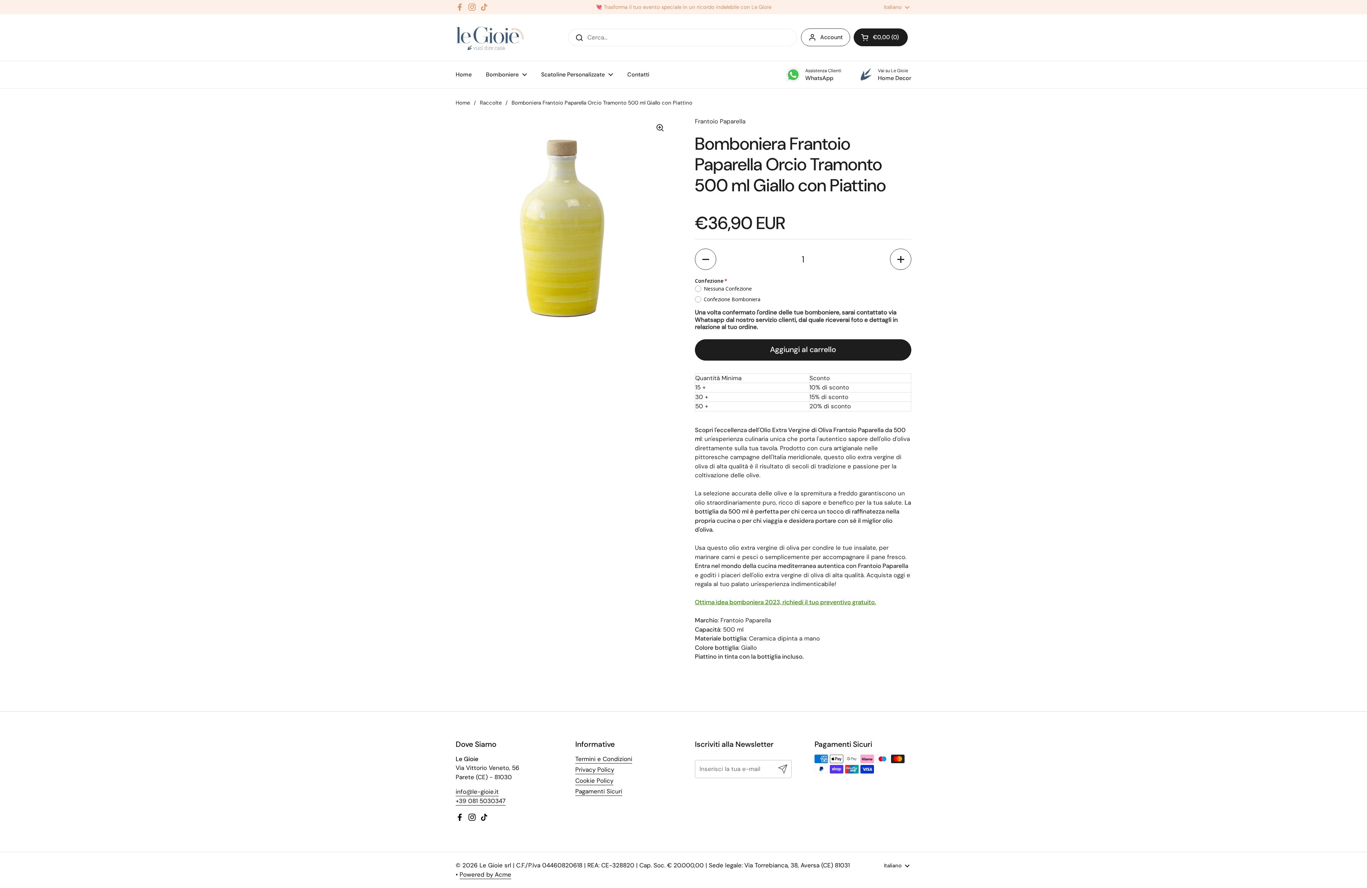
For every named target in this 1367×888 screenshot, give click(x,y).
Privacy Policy (594, 769)
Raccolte (491, 102)
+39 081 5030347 (481, 801)
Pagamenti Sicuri (598, 791)
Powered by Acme (485, 874)
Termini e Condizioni (603, 759)
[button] (705, 259)
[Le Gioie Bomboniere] (490, 37)
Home (463, 102)
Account (831, 37)
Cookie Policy (594, 781)
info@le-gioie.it (477, 792)
